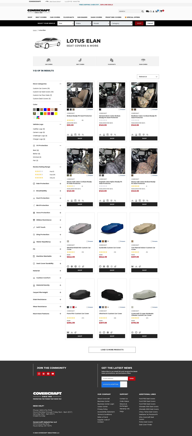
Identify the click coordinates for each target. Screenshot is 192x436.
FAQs (122, 411)
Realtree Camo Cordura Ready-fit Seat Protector (144, 116)
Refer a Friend (103, 417)
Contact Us (124, 399)
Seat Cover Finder (145, 425)
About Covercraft (104, 399)
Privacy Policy (103, 409)
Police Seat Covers (146, 422)
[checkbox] (34, 109)
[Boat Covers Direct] (53, 1)
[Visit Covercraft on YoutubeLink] (53, 374)
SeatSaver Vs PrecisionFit (148, 414)
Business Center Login (106, 404)
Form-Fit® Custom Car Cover (78, 313)
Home (34, 30)
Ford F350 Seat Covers (147, 404)
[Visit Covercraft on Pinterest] (44, 374)
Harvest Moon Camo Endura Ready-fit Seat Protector (109, 116)
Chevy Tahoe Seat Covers (148, 412)
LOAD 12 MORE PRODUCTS (112, 350)
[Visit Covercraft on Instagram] (39, 374)
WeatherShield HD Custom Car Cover (78, 248)
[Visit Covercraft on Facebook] (48, 374)
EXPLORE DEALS (106, 5)
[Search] (143, 11)
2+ (76, 307)
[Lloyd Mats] (72, 1)
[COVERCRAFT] (38, 11)
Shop (139, 23)
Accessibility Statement (106, 412)
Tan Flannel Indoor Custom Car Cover (143, 248)
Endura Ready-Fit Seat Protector (79, 116)
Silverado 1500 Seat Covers (148, 406)
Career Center (103, 406)
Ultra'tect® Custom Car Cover (110, 313)
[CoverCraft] (35, 1)
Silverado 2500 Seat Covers (149, 409)
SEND (132, 378)
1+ (108, 241)
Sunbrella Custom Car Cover (110, 248)
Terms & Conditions (105, 414)
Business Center (104, 401)
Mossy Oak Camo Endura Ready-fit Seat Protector (143, 182)
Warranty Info (125, 409)
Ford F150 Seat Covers (147, 399)
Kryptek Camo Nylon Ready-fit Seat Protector (110, 182)
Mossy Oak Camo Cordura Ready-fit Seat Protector (79, 182)
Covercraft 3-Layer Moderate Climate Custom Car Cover (142, 314)
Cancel (150, 23)
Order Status (124, 401)
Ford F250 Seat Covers (147, 401)
